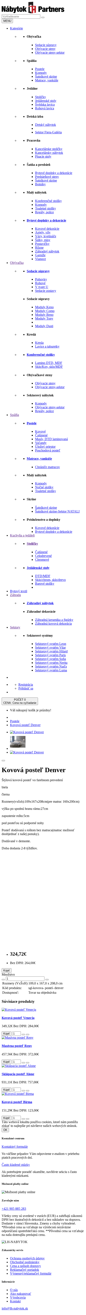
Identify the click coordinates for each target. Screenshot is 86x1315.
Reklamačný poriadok (24, 1269)
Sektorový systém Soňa (50, 659)
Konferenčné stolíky (48, 201)
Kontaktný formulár (15, 1146)
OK (5, 1130)
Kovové (40, 431)
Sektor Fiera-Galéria (48, 132)
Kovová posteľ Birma (17, 1102)
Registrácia (25, 684)
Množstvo (8, 974)
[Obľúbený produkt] (3, 760)
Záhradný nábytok (47, 251)
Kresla (39, 342)
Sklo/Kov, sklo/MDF (49, 366)
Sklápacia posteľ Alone (18, 1074)
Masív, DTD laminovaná (51, 439)
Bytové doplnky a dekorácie (53, 173)
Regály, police (44, 212)
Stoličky (40, 97)
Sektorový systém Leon (50, 644)
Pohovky (41, 279)
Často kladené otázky (16, 1164)
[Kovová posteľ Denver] (27, 732)
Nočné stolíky (44, 487)
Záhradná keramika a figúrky (54, 620)
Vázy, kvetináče (45, 236)
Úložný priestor (45, 446)
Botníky (40, 184)
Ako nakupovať (20, 1293)
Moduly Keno (44, 307)
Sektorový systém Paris (50, 655)
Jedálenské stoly (45, 100)
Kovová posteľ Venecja (18, 1018)
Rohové (40, 283)
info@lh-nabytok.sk (15, 1308)
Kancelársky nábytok (49, 152)
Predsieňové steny (47, 176)
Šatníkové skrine (46, 76)
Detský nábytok (45, 124)
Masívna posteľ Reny (17, 1046)
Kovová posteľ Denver (25, 725)
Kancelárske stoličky (48, 149)
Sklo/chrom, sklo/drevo (50, 580)
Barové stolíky (44, 583)
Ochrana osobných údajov (27, 1258)
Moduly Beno (44, 314)
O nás (14, 1290)
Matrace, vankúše (46, 80)
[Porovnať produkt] (27, 1034)
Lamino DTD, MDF (48, 363)
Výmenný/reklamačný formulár (30, 1273)
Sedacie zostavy (45, 290)
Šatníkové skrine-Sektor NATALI (57, 511)
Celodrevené (43, 556)
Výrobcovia (18, 1297)
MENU (7, 21)
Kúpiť (6, 970)
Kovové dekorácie (47, 228)
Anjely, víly (43, 232)
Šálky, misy (42, 240)
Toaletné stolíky (45, 208)
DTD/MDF (42, 576)
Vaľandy (41, 443)
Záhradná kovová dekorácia (53, 623)
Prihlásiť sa (25, 688)
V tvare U (41, 287)
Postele (39, 69)
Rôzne (39, 247)
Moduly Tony (44, 318)
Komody (41, 72)
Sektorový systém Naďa (51, 666)
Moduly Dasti (44, 326)
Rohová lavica (44, 108)
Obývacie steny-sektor (49, 52)
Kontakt (15, 1301)
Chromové (42, 559)
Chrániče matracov (47, 467)
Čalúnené (41, 435)
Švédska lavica (45, 104)
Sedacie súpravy (46, 45)
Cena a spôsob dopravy (25, 1266)
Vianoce (40, 259)
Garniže (40, 255)
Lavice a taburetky (47, 346)
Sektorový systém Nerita (51, 662)
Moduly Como (44, 311)
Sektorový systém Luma (51, 670)
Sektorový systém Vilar (50, 647)
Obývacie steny (45, 48)
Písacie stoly (43, 156)
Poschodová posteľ (47, 450)
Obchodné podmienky (24, 1262)
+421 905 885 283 (14, 1208)
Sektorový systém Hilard (51, 651)
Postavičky (42, 244)
